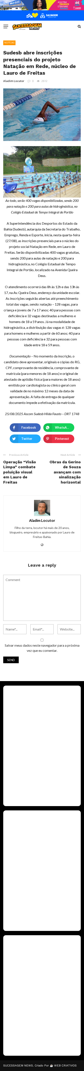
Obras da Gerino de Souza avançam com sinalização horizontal (65, 472)
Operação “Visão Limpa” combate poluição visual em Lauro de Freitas (19, 472)
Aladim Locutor (13, 81)
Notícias (9, 42)
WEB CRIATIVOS (65, 1065)
